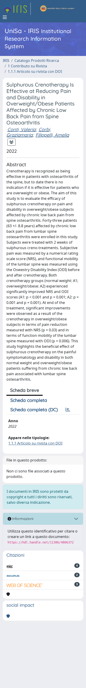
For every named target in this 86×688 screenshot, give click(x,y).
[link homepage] (17, 9)
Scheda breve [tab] (24, 390)
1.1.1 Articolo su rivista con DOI (35, 71)
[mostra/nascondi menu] (5, 17)
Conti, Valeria (21, 129)
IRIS (6, 60)
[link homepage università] (57, 9)
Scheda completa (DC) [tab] (34, 409)
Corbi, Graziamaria (28, 132)
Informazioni (22, 518)
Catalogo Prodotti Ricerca (36, 60)
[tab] (68, 409)
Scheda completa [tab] (28, 400)
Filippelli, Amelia (52, 135)
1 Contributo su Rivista (27, 66)
